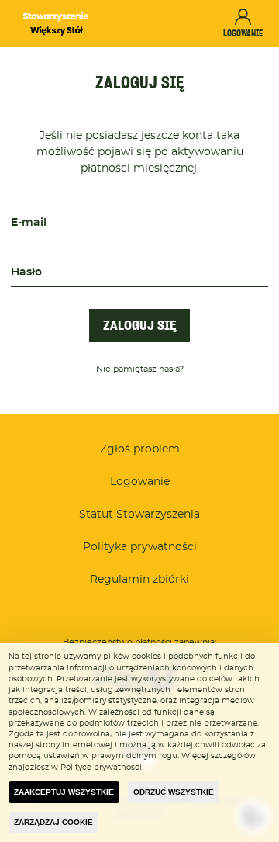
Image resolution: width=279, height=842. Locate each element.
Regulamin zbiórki (139, 579)
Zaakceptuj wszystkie (64, 792)
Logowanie (140, 481)
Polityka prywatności (140, 547)
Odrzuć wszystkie (173, 792)
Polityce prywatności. (101, 767)
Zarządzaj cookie (53, 822)
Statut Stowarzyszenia (139, 514)
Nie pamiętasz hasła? (140, 369)
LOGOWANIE (243, 33)
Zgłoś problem (140, 449)
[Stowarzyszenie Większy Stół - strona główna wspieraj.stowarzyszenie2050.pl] (56, 23)
